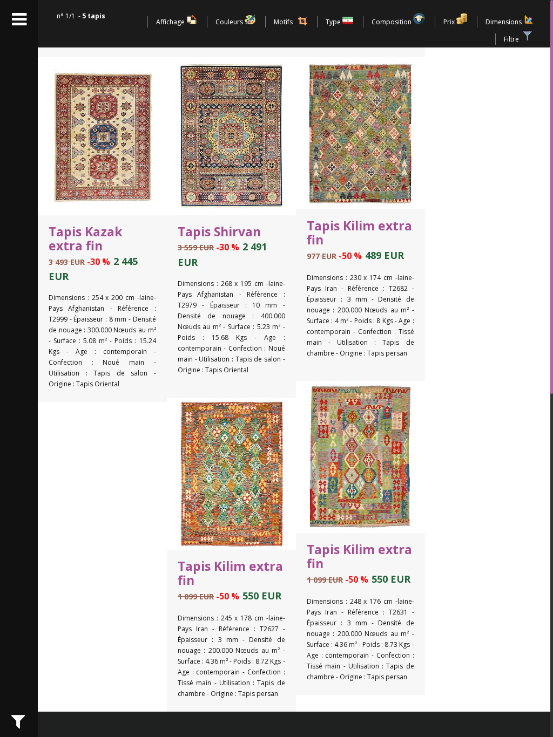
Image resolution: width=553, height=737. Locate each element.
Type (334, 21)
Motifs (283, 21)
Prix (449, 21)
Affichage (171, 21)
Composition (392, 21)
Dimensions (504, 21)
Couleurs (230, 21)
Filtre (512, 39)
